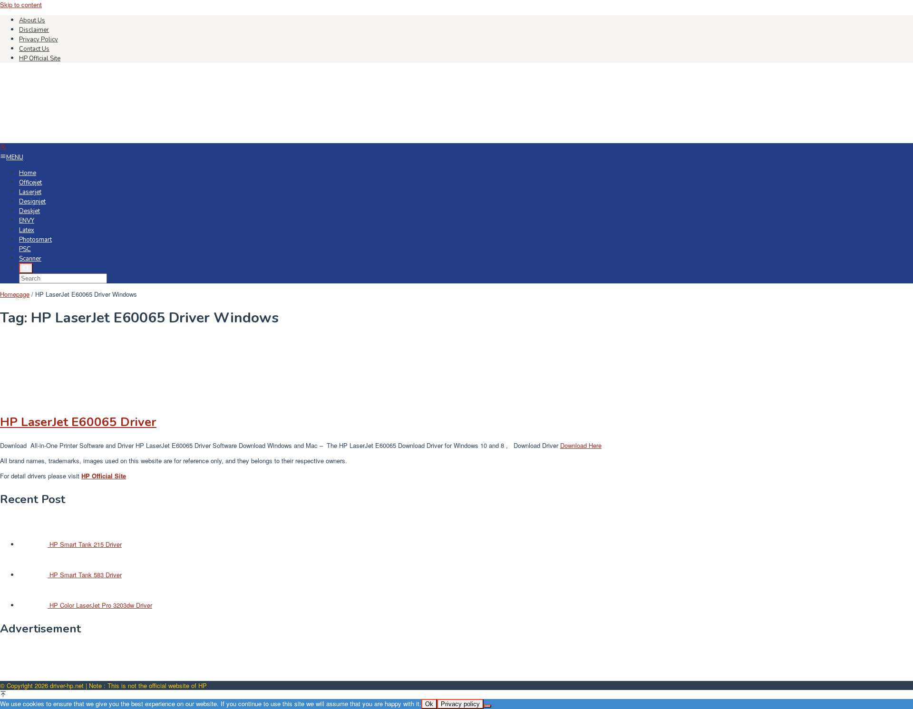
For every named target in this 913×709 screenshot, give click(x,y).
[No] (487, 706)
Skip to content (21, 4)
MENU (14, 157)
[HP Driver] (71, 138)
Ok (429, 704)
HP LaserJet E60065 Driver (78, 422)
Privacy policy (460, 704)
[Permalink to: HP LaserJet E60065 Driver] (47, 399)
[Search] (26, 268)
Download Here (581, 445)
